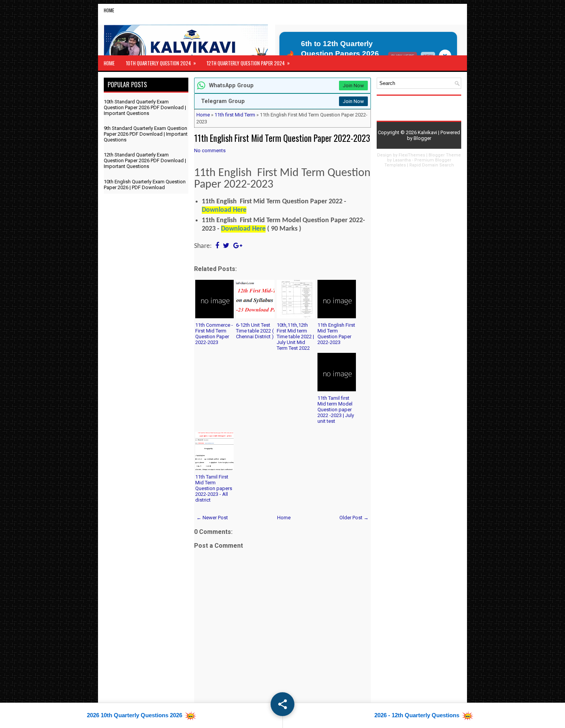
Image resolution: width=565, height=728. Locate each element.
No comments (210, 150)
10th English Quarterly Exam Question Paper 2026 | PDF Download (145, 184)
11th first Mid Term (234, 115)
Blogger (422, 138)
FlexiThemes (412, 155)
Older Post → (354, 517)
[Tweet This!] (226, 246)
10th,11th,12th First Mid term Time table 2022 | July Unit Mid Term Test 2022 (295, 336)
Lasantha (402, 160)
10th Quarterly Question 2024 (161, 63)
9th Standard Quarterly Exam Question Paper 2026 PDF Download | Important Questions (146, 134)
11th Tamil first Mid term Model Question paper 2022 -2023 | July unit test (335, 409)
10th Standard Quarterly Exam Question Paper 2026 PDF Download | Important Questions (145, 107)
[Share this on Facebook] (217, 246)
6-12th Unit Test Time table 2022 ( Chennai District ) (255, 330)
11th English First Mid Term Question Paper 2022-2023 (282, 138)
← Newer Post (212, 517)
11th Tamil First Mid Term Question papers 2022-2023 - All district (213, 488)
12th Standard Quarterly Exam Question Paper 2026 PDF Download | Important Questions (145, 160)
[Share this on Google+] (237, 246)
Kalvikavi (427, 132)
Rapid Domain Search (431, 165)
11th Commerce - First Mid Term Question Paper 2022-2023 (214, 333)
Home (109, 10)
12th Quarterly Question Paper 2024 (248, 63)
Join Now (353, 85)
